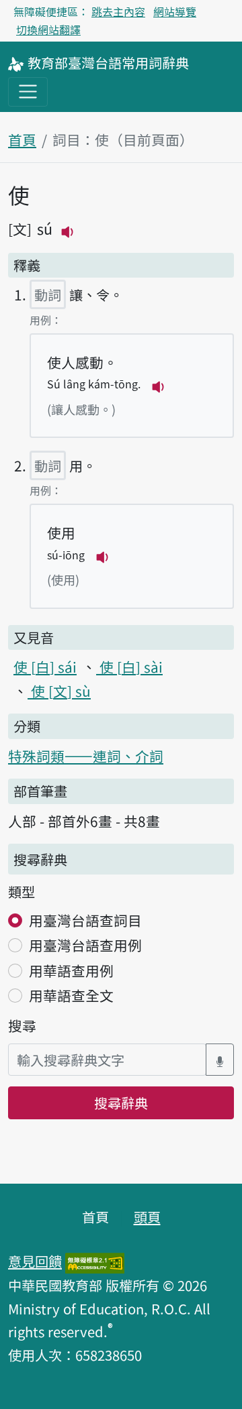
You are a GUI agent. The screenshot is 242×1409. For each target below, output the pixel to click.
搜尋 (22, 1025)
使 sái (45, 667)
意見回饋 (35, 1261)
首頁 (22, 139)
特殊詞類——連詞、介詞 (85, 756)
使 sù (59, 691)
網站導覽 (174, 11)
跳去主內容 (118, 11)
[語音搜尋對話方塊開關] (220, 1060)
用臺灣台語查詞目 (85, 920)
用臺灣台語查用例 (85, 945)
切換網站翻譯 (48, 29)
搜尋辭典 (121, 1102)
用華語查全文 (71, 995)
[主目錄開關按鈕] (28, 91)
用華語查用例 (71, 970)
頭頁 (147, 1216)
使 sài (129, 667)
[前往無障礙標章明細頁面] (94, 1261)
